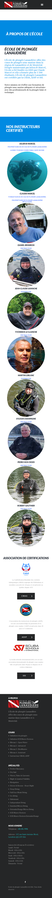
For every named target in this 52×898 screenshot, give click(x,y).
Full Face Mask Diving (18, 792)
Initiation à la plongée (18, 736)
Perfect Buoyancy (17, 769)
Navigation (14, 782)
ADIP (24, 637)
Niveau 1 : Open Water (18, 742)
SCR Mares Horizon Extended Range (24, 816)
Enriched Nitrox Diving (19, 806)
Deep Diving (15, 789)
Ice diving (14, 796)
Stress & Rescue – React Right (22, 786)
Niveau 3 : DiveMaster (18, 749)
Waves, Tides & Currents (20, 775)
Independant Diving (18, 802)
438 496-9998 (23, 829)
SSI (24, 676)
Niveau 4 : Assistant (17, 752)
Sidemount (14, 799)
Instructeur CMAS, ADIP (19, 756)
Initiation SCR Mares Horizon (21, 739)
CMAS (24, 596)
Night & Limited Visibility (20, 779)
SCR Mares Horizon (18, 813)
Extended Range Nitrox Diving (22, 809)
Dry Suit (13, 772)
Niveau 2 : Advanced (18, 746)
